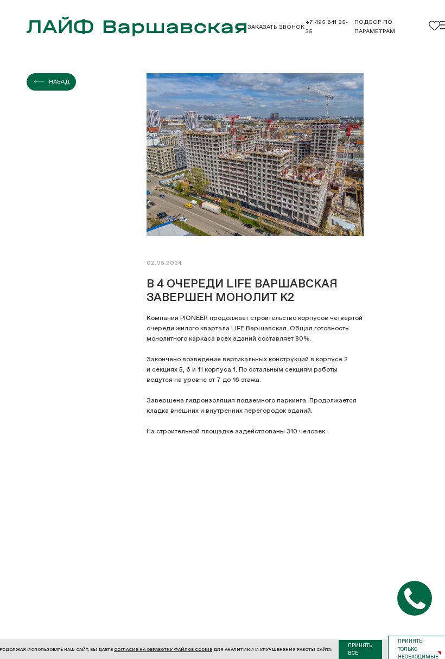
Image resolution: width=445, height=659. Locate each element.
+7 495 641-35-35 (327, 26)
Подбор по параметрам (374, 26)
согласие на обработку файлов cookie (163, 649)
